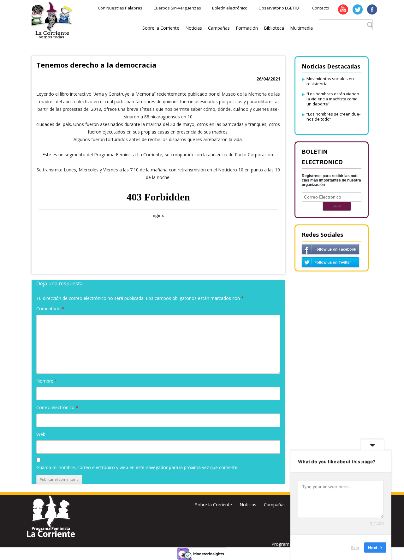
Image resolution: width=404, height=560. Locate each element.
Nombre (46, 381)
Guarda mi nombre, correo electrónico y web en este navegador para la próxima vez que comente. (137, 467)
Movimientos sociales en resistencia (330, 81)
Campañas (219, 28)
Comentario (50, 309)
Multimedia (301, 28)
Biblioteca (274, 28)
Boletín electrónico (229, 8)
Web (40, 434)
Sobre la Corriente (160, 28)
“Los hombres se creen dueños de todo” (333, 116)
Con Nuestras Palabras (120, 8)
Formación (247, 28)
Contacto (320, 8)
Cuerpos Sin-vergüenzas (177, 8)
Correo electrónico (57, 407)
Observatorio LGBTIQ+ (279, 8)
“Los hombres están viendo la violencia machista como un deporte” (332, 98)
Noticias (193, 28)
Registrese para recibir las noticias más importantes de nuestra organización (331, 180)
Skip (355, 547)
